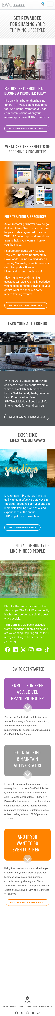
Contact (21, 1006)
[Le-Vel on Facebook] (7, 649)
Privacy (13, 1006)
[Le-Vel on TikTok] (47, 649)
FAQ (35, 1006)
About (28, 1006)
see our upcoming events (22, 527)
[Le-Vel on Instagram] (31, 649)
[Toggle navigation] (49, 4)
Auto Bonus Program (28, 381)
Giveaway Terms (45, 1006)
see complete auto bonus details (27, 417)
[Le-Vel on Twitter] (23, 649)
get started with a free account (27, 128)
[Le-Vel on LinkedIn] (15, 649)
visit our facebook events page (26, 305)
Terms (5, 1006)
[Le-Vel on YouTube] (39, 649)
